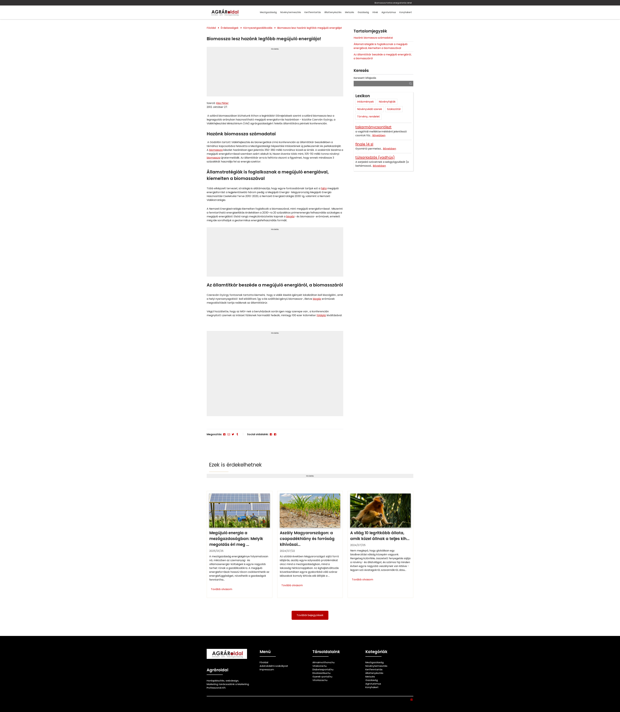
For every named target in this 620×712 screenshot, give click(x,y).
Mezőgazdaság (268, 12)
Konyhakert (405, 12)
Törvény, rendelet (368, 116)
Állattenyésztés (332, 12)
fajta (324, 188)
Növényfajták (387, 102)
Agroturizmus (389, 12)
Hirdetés (275, 49)
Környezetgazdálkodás (257, 28)
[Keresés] (410, 83)
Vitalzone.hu (319, 666)
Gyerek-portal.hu (322, 676)
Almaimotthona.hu (323, 662)
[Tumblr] (237, 434)
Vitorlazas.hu (319, 680)
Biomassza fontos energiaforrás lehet (393, 2)
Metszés (349, 12)
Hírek (375, 12)
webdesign (232, 680)
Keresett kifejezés (365, 78)
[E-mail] (228, 434)
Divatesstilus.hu (321, 673)
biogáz (290, 216)
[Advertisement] (274, 73)
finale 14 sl (364, 144)
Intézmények (365, 102)
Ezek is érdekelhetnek (235, 464)
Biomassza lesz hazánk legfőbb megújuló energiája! (309, 28)
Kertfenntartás (313, 12)
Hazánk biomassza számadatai (373, 38)
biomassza (216, 150)
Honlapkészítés (215, 680)
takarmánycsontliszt (373, 127)
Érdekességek (229, 28)
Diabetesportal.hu (322, 669)
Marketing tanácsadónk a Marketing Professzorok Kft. (228, 686)
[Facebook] (224, 434)
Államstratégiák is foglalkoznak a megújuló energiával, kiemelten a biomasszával (381, 46)
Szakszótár (394, 109)
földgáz (321, 315)
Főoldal (211, 28)
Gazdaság (363, 12)
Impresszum (267, 669)
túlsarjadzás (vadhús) (375, 157)
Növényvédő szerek (369, 109)
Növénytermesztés (290, 12)
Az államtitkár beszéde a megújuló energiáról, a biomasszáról (382, 56)
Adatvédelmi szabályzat (274, 666)
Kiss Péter (222, 103)
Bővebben (378, 135)
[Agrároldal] (224, 12)
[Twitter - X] (233, 434)
